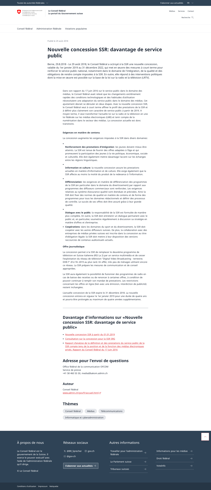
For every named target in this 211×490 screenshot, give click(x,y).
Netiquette (53, 486)
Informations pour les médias (172, 451)
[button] (25, 29)
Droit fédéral (163, 458)
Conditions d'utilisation (26, 486)
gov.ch (91, 451)
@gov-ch (71, 456)
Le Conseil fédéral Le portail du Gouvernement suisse (65, 12)
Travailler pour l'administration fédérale (126, 453)
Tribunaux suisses (119, 468)
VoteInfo (161, 465)
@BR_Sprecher (74, 451)
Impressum (42, 486)
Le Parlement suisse (120, 461)
